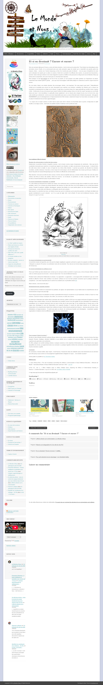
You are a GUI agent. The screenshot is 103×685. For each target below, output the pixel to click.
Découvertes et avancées (14, 198)
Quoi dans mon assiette (14, 413)
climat (15, 325)
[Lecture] (7, 532)
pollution (15, 339)
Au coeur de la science (14, 425)
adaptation (10, 314)
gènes (18, 333)
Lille (21, 333)
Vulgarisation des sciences (15, 225)
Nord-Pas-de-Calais (79, 54)
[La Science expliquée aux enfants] (12, 143)
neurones (10, 337)
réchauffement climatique (13, 346)
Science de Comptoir (13, 444)
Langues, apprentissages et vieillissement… (17, 582)
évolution (21, 350)
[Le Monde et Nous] (51, 24)
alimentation (11, 316)
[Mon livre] (15, 92)
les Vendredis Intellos (49, 356)
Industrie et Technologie (14, 390)
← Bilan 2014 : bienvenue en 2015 (38, 428)
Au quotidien (30, 54)
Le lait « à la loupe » (17, 647)
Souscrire (9, 293)
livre (8, 335)
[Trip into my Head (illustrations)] (12, 161)
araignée (21, 318)
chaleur (22, 323)
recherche (15, 341)
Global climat (11, 360)
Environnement (67, 54)
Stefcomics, (63, 254)
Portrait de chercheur (13, 215)
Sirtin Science (11, 429)
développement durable (13, 328)
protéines (20, 339)
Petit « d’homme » (9, 54)
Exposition (9, 333)
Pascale (20, 170)
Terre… (58, 54)
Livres (89, 54)
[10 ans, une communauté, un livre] (86, 405)
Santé (51, 54)
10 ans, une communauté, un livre (84, 412)
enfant (53, 421)
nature (21, 335)
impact (57, 421)
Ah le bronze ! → (93, 428)
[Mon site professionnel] (15, 103)
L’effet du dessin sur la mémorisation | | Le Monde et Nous (51, 438)
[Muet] (21, 532)
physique (10, 339)
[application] (15, 527)
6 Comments (47, 63)
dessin (45, 421)
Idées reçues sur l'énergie (14, 388)
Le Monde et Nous (34, 63)
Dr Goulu (10, 440)
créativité (40, 421)
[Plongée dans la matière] (40, 405)
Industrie (45, 54)
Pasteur (20, 337)
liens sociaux (64, 421)
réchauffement (15, 344)
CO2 (18, 325)
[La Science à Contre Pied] (15, 114)
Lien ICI (70, 364)
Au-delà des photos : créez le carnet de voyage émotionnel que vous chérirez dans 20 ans (16, 479)
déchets (21, 325)
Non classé (31, 59)
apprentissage (16, 318)
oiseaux (15, 337)
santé (22, 346)
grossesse (14, 333)
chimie (10, 325)
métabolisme (17, 335)
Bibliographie (11, 196)
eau (21, 328)
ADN (14, 314)
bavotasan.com (94, 683)
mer (13, 335)
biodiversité (12, 320)
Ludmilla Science (12, 375)
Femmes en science (13, 204)
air (22, 314)
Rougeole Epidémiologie (14, 415)
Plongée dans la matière (35, 412)
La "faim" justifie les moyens (15, 243)
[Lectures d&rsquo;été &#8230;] (63, 405)
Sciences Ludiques (13, 486)
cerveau (34, 421)
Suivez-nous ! (11, 545)
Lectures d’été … (56, 412)
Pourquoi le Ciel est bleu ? (14, 442)
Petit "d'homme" (38, 59)
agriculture (19, 314)
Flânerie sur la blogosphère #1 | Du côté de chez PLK (49, 444)
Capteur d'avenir (12, 454)
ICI (76, 280)
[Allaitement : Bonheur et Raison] (12, 126)
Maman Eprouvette (13, 404)
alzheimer (9, 318)
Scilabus (10, 427)
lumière (10, 335)
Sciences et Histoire (13, 219)
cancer (9, 323)
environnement (15, 331)
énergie (16, 350)
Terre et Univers (12, 221)
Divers (9, 200)
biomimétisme (19, 320)
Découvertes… (21, 54)
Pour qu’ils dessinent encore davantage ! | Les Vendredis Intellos (52, 457)
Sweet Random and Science (15, 430)
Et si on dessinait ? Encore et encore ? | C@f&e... (48, 451)
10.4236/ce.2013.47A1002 (63, 369)
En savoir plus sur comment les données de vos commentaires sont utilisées (74, 502)
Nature (38, 54)
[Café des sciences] (14, 67)
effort (49, 421)
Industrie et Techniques (14, 205)
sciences (14, 348)
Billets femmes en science (13, 164)
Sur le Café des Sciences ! (12, 511)
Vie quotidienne (12, 223)
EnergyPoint (11, 386)
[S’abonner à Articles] (6, 505)
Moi (94, 54)
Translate (16, 540)
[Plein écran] (23, 532)
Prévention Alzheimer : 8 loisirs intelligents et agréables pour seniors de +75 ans (16, 469)
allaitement (18, 316)
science (8, 348)
